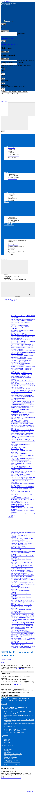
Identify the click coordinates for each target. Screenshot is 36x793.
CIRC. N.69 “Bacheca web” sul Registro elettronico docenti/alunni (22, 397)
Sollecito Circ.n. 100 (17, 338)
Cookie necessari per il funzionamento (11, 689)
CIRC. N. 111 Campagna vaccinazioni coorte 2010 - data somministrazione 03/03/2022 (21, 606)
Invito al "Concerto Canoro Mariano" (21, 570)
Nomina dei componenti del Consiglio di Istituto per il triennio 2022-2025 (22, 413)
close (2, 131)
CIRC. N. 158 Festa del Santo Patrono (21, 565)
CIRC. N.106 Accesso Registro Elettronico (23, 350)
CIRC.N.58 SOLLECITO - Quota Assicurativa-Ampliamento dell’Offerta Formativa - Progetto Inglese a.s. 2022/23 (22, 423)
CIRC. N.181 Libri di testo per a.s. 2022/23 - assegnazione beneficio (23, 539)
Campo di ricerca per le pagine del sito (11, 257)
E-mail (19, 60)
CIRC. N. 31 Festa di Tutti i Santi (20, 474)
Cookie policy (8, 749)
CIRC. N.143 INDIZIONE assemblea (21, 320)
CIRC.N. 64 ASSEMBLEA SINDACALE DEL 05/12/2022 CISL (23, 418)
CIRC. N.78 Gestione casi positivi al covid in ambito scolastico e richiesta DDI (23, 646)
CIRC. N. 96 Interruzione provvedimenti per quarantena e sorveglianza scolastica (22, 623)
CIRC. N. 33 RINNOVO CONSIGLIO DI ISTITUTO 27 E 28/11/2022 (23, 471)
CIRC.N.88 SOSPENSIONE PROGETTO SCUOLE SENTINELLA (22, 631)
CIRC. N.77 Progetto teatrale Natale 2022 (22, 384)
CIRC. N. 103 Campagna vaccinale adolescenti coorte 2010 (21, 610)
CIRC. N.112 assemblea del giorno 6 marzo (23, 335)
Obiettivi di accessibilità (10, 757)
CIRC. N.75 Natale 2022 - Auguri (20, 388)
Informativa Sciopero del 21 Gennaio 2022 (23, 638)
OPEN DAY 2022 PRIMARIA (20, 420)
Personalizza (4, 672)
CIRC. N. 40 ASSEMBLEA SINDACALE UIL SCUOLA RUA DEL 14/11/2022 (22, 455)
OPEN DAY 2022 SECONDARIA (21, 447)
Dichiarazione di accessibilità (12, 755)
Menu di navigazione (24, 295)
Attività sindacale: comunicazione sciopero (23, 319)
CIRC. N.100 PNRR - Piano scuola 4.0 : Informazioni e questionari (22, 356)
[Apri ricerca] (21, 109)
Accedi (3, 24)
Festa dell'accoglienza (17, 449)
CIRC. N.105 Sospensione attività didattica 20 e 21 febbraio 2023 (23, 353)
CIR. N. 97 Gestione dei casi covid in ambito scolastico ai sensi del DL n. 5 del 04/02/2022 (22, 619)
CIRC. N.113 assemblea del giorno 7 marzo (23, 336)
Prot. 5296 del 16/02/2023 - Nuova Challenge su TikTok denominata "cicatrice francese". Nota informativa (23, 341)
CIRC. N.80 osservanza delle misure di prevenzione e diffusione (22, 643)
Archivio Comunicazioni (11, 276)
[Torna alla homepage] (18, 92)
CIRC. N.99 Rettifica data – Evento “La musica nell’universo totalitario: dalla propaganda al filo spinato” (22, 360)
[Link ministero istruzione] (8, 3)
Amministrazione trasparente (12, 762)
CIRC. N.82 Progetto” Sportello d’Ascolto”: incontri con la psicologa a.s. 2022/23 (22, 377)
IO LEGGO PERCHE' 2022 (19, 476)
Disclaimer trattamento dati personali (11, 778)
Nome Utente (21, 33)
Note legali (7, 750)
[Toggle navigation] (14, 123)
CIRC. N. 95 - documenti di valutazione (22, 625)
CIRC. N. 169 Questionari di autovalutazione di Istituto (19, 545)
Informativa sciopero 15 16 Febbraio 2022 (22, 616)
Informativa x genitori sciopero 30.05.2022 (23, 551)
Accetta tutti (27, 672)
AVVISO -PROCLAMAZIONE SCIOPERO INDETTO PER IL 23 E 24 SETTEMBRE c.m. (22, 499)
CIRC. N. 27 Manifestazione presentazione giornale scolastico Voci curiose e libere (23, 478)
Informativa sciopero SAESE (19, 573)
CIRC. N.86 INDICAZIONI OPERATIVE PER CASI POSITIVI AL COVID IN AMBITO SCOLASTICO (23, 635)
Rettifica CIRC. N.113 (17, 333)
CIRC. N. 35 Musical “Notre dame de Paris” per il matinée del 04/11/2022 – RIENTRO (21, 463)
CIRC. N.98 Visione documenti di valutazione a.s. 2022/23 (20, 364)
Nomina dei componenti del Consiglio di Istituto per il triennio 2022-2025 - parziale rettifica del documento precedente (22, 406)
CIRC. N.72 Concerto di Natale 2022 (21, 395)
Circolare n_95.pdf (6, 659)
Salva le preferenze (14, 695)
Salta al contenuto (5, 1)
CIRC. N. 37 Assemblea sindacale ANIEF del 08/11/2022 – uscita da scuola (23, 459)
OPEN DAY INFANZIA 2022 (19, 415)
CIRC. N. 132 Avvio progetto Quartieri (22, 582)
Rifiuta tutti (15, 672)
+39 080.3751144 (11, 713)
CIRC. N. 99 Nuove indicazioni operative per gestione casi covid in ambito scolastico (23, 613)
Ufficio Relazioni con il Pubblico (13, 754)
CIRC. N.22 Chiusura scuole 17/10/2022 (22, 487)
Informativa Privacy (9, 752)
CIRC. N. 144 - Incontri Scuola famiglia (22, 571)
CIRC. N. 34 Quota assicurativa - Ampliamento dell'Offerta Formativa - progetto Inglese (21, 468)
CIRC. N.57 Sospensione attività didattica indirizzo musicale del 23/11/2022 (22, 430)
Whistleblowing (8, 758)
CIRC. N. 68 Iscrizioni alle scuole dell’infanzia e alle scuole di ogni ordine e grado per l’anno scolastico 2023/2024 (22, 401)
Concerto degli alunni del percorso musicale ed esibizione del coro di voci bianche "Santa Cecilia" (23, 392)
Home (6, 274)
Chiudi (3, 73)
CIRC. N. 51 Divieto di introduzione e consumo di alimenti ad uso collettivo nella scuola (23, 441)
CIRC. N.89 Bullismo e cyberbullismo (21, 368)
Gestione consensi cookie (11, 760)
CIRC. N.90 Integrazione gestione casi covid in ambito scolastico (22, 627)
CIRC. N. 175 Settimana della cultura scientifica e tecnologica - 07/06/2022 (21, 542)
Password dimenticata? (7, 38)
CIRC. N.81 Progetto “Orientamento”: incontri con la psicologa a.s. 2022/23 (21, 373)
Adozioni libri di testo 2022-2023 (20, 502)
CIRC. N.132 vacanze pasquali (19, 325)
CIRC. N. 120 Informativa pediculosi (21, 600)
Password (20, 35)
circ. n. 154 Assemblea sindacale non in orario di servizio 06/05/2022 (22, 567)
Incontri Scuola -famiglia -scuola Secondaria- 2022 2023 (20, 505)
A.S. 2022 (7, 278)
